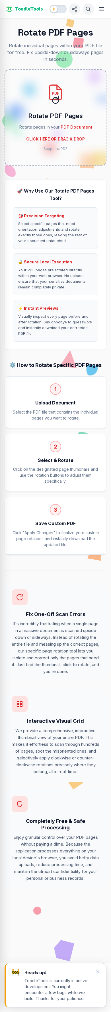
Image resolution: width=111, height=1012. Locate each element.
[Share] (74, 9)
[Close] (98, 971)
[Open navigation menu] (101, 9)
